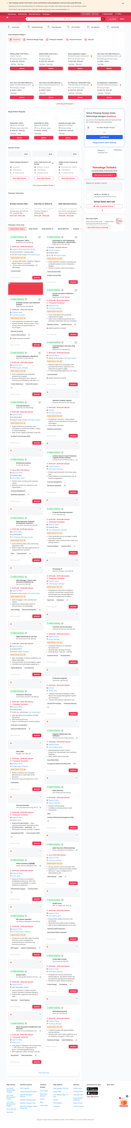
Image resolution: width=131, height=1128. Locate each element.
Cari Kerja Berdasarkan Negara (11, 1104)
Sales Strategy (15, 610)
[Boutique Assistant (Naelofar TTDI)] (19, 206)
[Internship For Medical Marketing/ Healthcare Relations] (43, 206)
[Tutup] (127, 1096)
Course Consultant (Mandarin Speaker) (63, 294)
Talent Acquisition (26, 1055)
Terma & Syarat (78, 1106)
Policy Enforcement (32, 384)
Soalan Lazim (77, 1088)
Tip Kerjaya (44, 1091)
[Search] (103, 19)
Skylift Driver (57, 903)
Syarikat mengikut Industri (26, 1095)
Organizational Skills (17, 833)
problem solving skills (54, 275)
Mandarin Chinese (52, 324)
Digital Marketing (16, 668)
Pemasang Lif (57, 569)
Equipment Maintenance (18, 729)
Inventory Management (18, 491)
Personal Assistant (22, 805)
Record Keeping (25, 1000)
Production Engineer (60, 678)
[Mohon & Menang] (123, 1102)
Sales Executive (58, 790)
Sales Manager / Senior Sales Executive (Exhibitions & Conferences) (26, 582)
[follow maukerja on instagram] (121, 1089)
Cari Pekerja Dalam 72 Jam (60, 1095)
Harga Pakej (57, 1091)
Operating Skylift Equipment (56, 929)
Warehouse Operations (18, 494)
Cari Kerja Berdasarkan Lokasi (11, 1097)
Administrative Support (18, 889)
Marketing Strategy (53, 1040)
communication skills (54, 272)
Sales (12, 553)
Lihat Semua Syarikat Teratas (43, 185)
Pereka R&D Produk (60, 959)
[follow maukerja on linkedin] (108, 1094)
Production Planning (70, 703)
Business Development (29, 610)
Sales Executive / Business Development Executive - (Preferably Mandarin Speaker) (27, 523)
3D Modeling (63, 984)
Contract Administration (18, 335)
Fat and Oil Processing (54, 703)
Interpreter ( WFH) (22, 240)
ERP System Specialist (23, 919)
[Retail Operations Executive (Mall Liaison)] (68, 206)
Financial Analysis (52, 546)
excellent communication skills (20, 436)
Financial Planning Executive (63, 512)
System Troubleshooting (28, 948)
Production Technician (24, 695)
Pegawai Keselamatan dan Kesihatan (62, 735)
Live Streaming (29, 668)
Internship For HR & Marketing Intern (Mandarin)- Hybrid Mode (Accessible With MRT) (64, 242)
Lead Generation (52, 374)
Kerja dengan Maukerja (78, 1099)
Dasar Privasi (77, 1103)
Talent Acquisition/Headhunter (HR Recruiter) (28, 1028)
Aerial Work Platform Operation (57, 932)
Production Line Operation (19, 725)
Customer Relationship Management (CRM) (60, 817)
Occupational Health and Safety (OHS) (59, 764)
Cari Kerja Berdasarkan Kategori (11, 1090)
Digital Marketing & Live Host (26, 636)
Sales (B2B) (20, 751)
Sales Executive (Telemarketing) (64, 848)
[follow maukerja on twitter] (112, 1089)
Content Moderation (17, 384)
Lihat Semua (117, 150)
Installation (60, 600)
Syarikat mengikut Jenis (28, 1100)
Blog (41, 1102)
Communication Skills (33, 833)
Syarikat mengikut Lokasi (28, 1091)
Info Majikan (57, 1103)
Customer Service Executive (62, 627)
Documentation (65, 655)
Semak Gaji (44, 1105)
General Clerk (21, 975)
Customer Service (66, 324)
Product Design (52, 984)
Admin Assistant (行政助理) (25, 863)
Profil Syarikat (24, 1088)
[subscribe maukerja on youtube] (117, 1089)
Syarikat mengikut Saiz (28, 1103)
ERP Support (14, 948)
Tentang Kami (78, 1091)
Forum (42, 1099)
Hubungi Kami (78, 1095)
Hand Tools (50, 600)
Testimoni (10, 1112)
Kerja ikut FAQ (11, 1109)
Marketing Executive (60, 1011)
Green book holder (53, 760)
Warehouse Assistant (23, 463)
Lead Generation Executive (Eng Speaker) (64, 347)
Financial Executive (22, 406)
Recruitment (15, 1055)
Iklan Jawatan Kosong (60, 1088)
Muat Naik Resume (43, 1095)
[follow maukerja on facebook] (108, 1089)
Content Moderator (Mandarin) (27, 356)
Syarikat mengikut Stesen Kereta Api (28, 1107)
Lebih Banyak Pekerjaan (64, 104)
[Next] (81, 169)
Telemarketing (51, 876)
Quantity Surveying (17, 331)
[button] (22, 58)
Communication (16, 271)
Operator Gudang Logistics (62, 400)
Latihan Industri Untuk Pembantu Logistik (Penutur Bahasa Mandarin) (65, 457)
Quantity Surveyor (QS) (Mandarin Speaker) (28, 303)
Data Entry (14, 1000)
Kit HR (55, 1100)
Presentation (15, 782)
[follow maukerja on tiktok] (112, 1094)
